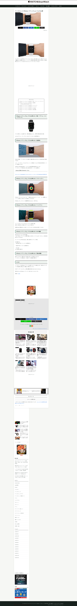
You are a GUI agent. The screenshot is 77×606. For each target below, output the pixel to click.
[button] (42, 28)
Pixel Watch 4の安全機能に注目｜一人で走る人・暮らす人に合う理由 (21, 477)
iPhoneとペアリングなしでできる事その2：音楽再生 (27, 102)
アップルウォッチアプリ (56, 603)
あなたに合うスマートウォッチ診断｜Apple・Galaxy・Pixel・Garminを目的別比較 (21, 462)
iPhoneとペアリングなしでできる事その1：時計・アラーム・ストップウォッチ (31, 101)
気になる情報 (51, 603)
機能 (24, 301)
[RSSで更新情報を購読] (32, 326)
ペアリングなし (18, 301)
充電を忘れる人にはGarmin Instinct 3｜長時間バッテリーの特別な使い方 (21, 473)
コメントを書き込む (31, 399)
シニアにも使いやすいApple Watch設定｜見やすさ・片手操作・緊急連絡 (21, 470)
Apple (19, 273)
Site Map (62, 603)
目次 (30, 99)
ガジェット (42, 603)
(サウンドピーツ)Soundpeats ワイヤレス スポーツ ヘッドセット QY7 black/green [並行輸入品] (31, 174)
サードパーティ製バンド (37, 603)
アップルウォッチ (25, 603)
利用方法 (22, 301)
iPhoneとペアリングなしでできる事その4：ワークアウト (28, 106)
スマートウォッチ (30, 603)
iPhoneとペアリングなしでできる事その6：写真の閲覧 (28, 109)
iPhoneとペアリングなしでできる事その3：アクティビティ (28, 105)
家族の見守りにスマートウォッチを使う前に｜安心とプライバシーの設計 (21, 466)
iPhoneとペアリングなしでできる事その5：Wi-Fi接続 (28, 108)
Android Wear (46, 603)
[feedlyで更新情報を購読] (30, 326)
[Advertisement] (31, 37)
